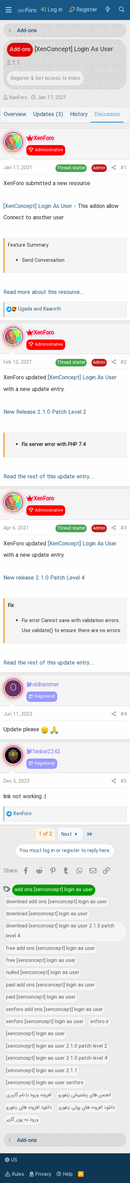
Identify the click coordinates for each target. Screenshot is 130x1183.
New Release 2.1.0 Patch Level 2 (44, 412)
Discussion (107, 115)
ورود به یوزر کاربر (22, 1119)
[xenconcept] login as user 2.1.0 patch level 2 (56, 1046)
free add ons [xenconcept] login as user (50, 948)
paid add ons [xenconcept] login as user (50, 985)
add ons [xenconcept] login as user (54, 890)
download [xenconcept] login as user (47, 914)
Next (67, 834)
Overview (15, 115)
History (78, 115)
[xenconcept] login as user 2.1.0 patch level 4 (56, 1058)
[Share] (113, 168)
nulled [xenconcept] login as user (42, 972)
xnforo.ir (99, 1021)
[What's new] (107, 10)
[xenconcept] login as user (35, 1034)
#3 (124, 528)
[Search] (122, 10)
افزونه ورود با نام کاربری (29, 1095)
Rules (18, 1174)
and (39, 309)
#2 (124, 362)
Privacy (43, 1174)
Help (68, 1174)
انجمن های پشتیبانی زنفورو (84, 1095)
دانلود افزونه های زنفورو (29, 1107)
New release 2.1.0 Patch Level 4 (44, 578)
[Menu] (8, 10)
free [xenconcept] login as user (41, 960)
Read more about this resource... (44, 292)
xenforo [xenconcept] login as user (45, 1021)
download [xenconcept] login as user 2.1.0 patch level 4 (60, 931)
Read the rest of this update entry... (48, 477)
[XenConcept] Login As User (37, 206)
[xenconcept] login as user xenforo (45, 1083)
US (13, 1160)
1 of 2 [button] (45, 834)
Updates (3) (48, 115)
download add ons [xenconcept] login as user (56, 902)
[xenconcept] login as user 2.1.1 (41, 1071)
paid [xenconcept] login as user (41, 997)
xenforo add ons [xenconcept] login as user (54, 1009)
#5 (124, 781)
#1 (124, 168)
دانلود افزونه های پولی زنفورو (87, 1107)
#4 (124, 714)
